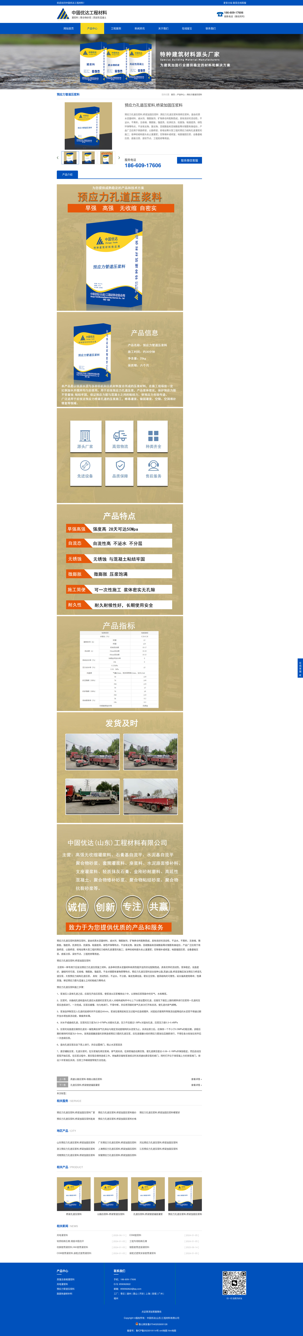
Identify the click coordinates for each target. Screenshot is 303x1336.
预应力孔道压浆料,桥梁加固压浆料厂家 (76, 1112)
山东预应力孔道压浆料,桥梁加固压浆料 (76, 1142)
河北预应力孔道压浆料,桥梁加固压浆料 (159, 1142)
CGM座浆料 (135, 1235)
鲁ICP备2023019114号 (147, 1330)
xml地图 (163, 1330)
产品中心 (92, 28)
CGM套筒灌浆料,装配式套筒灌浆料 (74, 1253)
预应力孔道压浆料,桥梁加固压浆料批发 (76, 1118)
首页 (173, 94)
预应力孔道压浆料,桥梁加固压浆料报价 (117, 1112)
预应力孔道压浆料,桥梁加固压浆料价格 (117, 1118)
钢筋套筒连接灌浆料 (139, 1247)
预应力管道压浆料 (194, 94)
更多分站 (227, 2)
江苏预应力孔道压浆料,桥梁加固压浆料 (159, 1148)
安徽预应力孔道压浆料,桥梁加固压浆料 (117, 1155)
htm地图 (172, 1330)
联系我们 (211, 28)
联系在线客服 (239, 2)
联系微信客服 (189, 160)
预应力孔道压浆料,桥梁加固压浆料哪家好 (160, 1112)
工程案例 (116, 28)
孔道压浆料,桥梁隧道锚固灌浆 (85, 1084)
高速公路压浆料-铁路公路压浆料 (86, 1079)
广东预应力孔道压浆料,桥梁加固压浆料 (117, 1142)
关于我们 (163, 28)
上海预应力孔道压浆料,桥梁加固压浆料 (117, 1148)
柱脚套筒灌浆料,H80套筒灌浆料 (72, 1247)
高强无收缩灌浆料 (65, 1279)
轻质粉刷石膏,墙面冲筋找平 (70, 1241)
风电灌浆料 (62, 1235)
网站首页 (69, 28)
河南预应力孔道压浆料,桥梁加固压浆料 (76, 1155)
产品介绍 (67, 174)
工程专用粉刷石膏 (138, 1241)
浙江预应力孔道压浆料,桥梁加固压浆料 (76, 1148)
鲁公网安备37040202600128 (153, 1324)
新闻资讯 (140, 28)
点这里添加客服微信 (151, 1311)
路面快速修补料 (64, 1293)
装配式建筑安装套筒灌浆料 (142, 1253)
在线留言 (187, 28)
